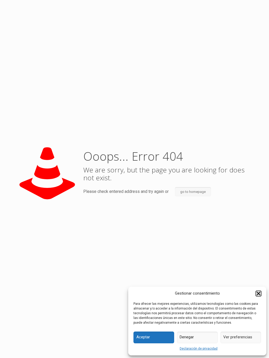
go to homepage (193, 192)
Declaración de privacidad (199, 348)
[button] (258, 293)
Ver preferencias (237, 337)
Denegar (187, 337)
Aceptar (143, 337)
